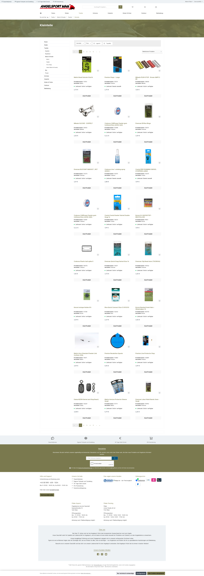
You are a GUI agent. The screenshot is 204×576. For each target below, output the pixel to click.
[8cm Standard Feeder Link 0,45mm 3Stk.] (87, 341)
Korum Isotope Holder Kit (82, 307)
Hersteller (79, 43)
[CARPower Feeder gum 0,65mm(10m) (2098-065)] (117, 111)
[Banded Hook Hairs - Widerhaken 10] (148, 295)
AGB (111, 468)
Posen (47, 73)
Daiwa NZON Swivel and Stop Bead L (86, 399)
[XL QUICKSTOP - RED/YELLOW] (148, 203)
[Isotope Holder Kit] (87, 295)
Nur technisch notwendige (125, 573)
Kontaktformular (54, 490)
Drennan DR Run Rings (143, 123)
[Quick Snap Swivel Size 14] (117, 249)
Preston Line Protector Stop (145, 353)
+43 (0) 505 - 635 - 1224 (49, 482)
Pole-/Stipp (49, 64)
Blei (46, 70)
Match (47, 59)
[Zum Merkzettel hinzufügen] (98, 70)
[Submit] (115, 458)
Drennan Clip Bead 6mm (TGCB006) (147, 261)
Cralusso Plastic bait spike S (83, 261)
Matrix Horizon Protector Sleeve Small (116, 400)
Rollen (46, 45)
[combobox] (100, 7)
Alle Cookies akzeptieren (156, 573)
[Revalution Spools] (117, 341)
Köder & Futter (48, 82)
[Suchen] (120, 7)
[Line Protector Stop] (148, 341)
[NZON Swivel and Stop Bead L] (87, 387)
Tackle (46, 48)
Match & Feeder (49, 56)
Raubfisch (47, 53)
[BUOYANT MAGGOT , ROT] (87, 157)
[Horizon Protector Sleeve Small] (117, 387)
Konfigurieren (141, 573)
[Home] (41, 13)
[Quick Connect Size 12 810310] (117, 295)
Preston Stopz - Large (112, 77)
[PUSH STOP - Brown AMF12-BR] (148, 64)
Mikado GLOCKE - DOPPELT (83, 123)
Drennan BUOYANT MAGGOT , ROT (86, 169)
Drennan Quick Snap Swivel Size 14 (117, 261)
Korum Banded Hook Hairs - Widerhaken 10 (144, 308)
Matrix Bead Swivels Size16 (83, 77)
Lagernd (98, 43)
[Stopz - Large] (117, 64)
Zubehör (46, 79)
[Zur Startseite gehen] (57, 7)
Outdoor (46, 85)
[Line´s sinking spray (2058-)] (117, 157)
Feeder (48, 62)
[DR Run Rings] (148, 111)
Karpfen (47, 51)
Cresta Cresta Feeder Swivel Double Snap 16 (117, 216)
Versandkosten (98, 565)
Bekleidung (47, 88)
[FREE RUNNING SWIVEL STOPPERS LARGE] (148, 157)
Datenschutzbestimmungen (85, 468)
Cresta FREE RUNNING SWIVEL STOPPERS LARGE (145, 170)
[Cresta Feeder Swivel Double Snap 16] (117, 203)
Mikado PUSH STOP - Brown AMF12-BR (147, 78)
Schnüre (46, 76)
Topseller (108, 43)
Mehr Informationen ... (86, 573)
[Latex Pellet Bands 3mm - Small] (148, 387)
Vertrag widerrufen (47, 495)
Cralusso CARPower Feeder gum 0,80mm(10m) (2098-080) (85, 216)
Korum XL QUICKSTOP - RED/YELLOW (143, 216)
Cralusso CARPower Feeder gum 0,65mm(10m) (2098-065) (116, 124)
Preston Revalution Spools (114, 353)
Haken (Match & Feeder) (52, 67)
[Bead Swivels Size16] (87, 64)
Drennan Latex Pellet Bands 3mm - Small (147, 400)
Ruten (46, 42)
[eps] (153, 480)
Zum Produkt (87, 96)
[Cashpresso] (140, 480)
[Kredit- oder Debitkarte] (159, 480)
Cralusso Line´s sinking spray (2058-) (115, 170)
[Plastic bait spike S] (87, 249)
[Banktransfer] (148, 480)
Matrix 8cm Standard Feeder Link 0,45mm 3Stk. (85, 354)
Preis (87, 43)
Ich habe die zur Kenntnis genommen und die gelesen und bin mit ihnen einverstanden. (103, 468)
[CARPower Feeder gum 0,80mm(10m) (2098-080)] (87, 203)
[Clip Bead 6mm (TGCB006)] (148, 249)
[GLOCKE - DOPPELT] (87, 111)
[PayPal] (137, 484)
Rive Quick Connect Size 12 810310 (117, 307)
